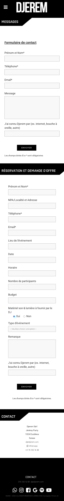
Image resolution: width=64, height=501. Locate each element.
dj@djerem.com (32, 442)
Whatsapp (33, 446)
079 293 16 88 (24, 482)
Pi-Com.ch (54, 496)
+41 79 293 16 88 (32, 450)
